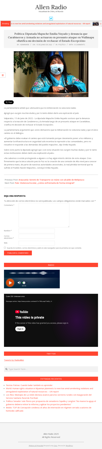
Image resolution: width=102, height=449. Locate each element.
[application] (51, 320)
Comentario (9, 205)
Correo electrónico (9, 237)
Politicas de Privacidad (36, 445)
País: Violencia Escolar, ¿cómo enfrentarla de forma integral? (45, 183)
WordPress (69, 445)
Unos (55, 445)
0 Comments (79, 44)
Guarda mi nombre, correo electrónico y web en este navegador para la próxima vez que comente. (44, 248)
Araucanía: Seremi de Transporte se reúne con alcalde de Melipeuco (51, 179)
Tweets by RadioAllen (14, 360)
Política (61, 44)
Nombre (8, 231)
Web (5, 243)
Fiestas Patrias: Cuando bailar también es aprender (29, 385)
